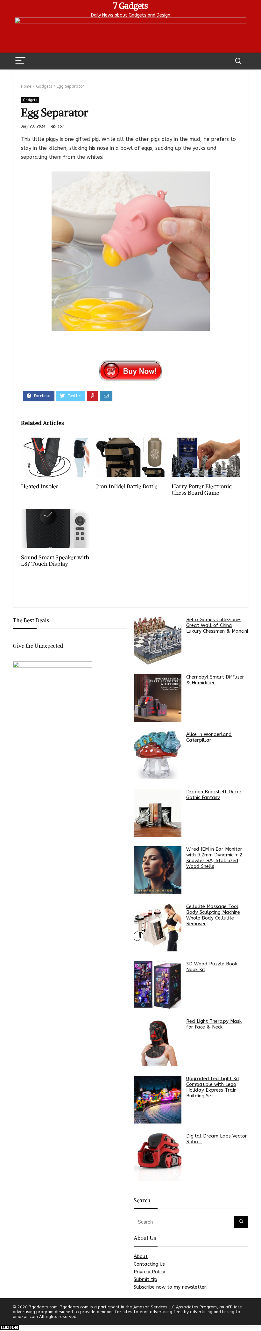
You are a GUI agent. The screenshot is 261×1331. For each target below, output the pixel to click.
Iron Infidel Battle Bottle (127, 486)
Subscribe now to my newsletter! (171, 1287)
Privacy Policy (149, 1272)
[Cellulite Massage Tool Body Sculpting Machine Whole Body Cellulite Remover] (157, 927)
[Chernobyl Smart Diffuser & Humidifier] (157, 698)
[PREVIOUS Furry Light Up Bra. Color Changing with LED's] (6, 1315)
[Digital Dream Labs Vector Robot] (157, 1157)
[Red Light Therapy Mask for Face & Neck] (157, 1042)
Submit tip (145, 1279)
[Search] (238, 61)
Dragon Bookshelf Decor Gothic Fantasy (214, 794)
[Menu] (20, 61)
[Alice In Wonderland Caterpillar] (157, 755)
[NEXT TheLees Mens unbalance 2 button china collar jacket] (254, 1315)
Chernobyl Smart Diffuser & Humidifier (215, 680)
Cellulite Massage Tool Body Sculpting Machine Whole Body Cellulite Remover (213, 915)
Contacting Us (149, 1264)
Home (26, 86)
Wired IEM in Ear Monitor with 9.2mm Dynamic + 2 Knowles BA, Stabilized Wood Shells (214, 857)
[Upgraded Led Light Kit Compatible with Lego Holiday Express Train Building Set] (157, 1100)
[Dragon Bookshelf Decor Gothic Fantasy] (157, 813)
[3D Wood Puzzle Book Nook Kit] (157, 985)
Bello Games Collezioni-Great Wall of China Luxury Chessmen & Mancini (217, 625)
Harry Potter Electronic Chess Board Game (202, 489)
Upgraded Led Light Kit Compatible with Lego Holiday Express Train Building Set (212, 1087)
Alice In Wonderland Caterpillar (209, 737)
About (141, 1256)
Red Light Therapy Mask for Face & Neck (214, 1024)
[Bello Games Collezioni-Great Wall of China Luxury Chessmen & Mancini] (157, 641)
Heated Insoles (40, 486)
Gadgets (44, 86)
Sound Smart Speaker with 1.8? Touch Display (55, 560)
